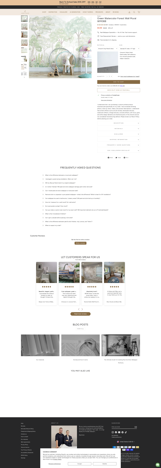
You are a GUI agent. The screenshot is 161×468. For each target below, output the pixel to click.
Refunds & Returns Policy (27, 428)
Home (98, 16)
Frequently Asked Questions (118, 145)
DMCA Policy (24, 455)
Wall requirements (25, 442)
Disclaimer (118, 134)
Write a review (80, 243)
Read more (81, 435)
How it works (88, 12)
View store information (106, 100)
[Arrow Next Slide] (24, 76)
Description (119, 123)
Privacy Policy (57, 459)
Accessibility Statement (27, 452)
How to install (24, 436)
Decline (105, 464)
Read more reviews (80, 314)
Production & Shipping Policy (28, 431)
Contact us (24, 434)
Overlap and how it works (80, 360)
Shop (44, 12)
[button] (134, 12)
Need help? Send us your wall (118, 90)
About (108, 12)
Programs (99, 12)
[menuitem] (44, 12)
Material (100, 45)
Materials (119, 128)
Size (121, 45)
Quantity (101, 76)
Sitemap (23, 458)
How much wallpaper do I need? (130, 76)
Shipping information (119, 139)
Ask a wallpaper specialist (119, 150)
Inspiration (53, 12)
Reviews (116, 12)
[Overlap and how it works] (80, 345)
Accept (79, 464)
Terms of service (25, 447)
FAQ (22, 423)
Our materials (40, 360)
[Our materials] (40, 345)
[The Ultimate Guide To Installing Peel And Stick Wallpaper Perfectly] (121, 345)
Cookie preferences (117, 437)
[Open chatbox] (158, 465)
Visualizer (63, 12)
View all (80, 328)
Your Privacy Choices (26, 450)
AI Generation (75, 12)
